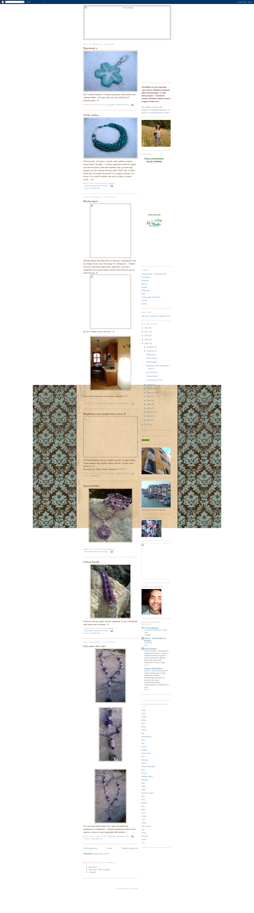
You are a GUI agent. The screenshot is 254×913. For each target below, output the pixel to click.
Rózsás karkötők (150, 651)
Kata (143, 769)
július (149, 396)
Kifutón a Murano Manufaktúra (156, 670)
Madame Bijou (147, 776)
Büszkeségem (90, 201)
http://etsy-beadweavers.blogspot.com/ (156, 316)
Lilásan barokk (91, 562)
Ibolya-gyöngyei (150, 648)
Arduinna (92, 872)
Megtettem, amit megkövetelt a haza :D (104, 414)
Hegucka (145, 759)
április (149, 408)
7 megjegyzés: (123, 836)
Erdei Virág (146, 753)
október (150, 384)
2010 (146, 335)
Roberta (144, 803)
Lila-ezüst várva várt (94, 646)
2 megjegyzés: (123, 473)
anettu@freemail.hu (156, 112)
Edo (143, 743)
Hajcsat (144, 284)
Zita (143, 829)
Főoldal (109, 848)
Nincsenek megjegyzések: (96, 186)
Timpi (144, 816)
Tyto (143, 819)
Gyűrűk (144, 300)
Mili (143, 783)
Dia (143, 733)
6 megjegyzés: (123, 104)
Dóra (143, 740)
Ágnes (144, 839)
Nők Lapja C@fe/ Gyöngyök (99, 869)
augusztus (151, 392)
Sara (143, 812)
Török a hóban (91, 115)
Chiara (144, 730)
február (150, 416)
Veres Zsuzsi (146, 826)
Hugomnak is (90, 48)
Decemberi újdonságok (153, 630)
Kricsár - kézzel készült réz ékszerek (155, 639)
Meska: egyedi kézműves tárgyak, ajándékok (154, 160)
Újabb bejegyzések (90, 848)
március (150, 412)
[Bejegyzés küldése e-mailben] (132, 104)
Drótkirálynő (146, 736)
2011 (146, 331)
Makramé (145, 779)
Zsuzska (145, 836)
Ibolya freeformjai (148, 766)
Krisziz (144, 773)
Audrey (144, 716)
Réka (143, 809)
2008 (146, 343)
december (150, 347)
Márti (144, 786)
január (149, 420)
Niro (143, 796)
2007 (146, 424)
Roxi (143, 806)
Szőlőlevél (148, 642)
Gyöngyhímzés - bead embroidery (154, 274)
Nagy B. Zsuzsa (148, 793)
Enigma (144, 750)
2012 (146, 328)
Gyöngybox (93, 867)
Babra (144, 720)
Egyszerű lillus (91, 486)
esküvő (144, 303)
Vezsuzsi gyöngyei (151, 627)
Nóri (143, 799)
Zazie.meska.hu (154, 214)
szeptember (151, 388)
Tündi (144, 822)
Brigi (144, 726)
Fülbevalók (146, 290)
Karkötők (95, 188)
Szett (143, 293)
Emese (144, 746)
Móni (144, 789)
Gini (143, 756)
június (149, 400)
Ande (144, 710)
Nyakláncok (96, 839)
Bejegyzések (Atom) (101, 853)
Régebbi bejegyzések (130, 848)
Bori (143, 723)
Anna (144, 713)
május (149, 404)
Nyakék (144, 287)
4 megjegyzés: (123, 403)
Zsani (144, 832)
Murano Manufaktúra (153, 668)
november (150, 351)
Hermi (144, 763)
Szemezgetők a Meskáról (151, 297)
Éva (143, 842)
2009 (146, 339)
